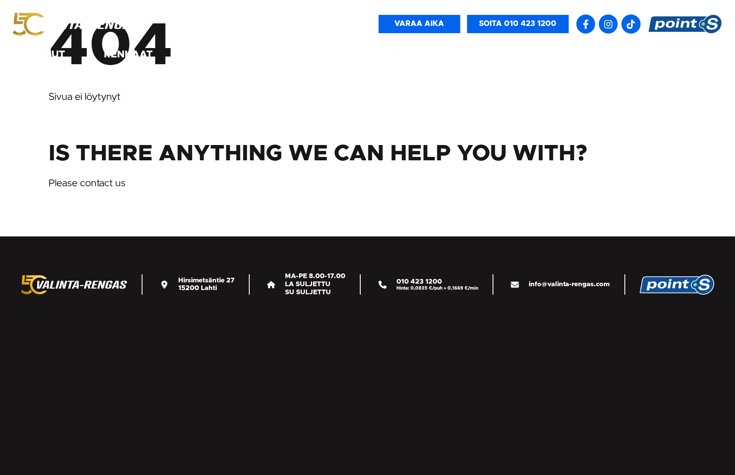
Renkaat (128, 55)
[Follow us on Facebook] (585, 23)
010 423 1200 (419, 282)
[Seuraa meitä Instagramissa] (608, 23)
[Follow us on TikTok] (630, 23)
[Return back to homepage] (76, 24)
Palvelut (39, 55)
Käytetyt (411, 55)
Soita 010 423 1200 (517, 24)
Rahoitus (503, 55)
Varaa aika (419, 24)
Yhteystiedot (683, 55)
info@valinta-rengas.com (569, 284)
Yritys (587, 55)
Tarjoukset (311, 55)
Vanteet (215, 55)
